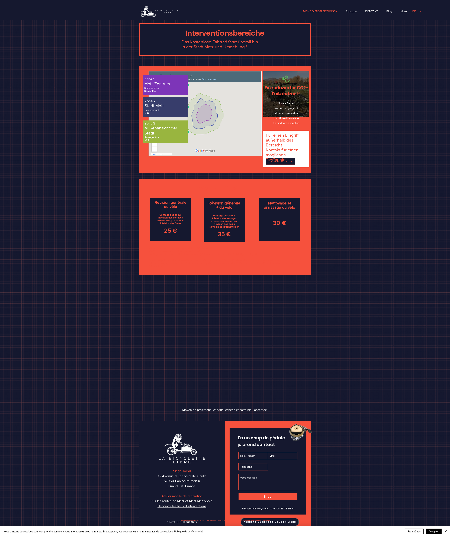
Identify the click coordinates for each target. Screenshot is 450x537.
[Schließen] (446, 531)
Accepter (434, 531)
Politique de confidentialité (188, 531)
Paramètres (414, 531)
